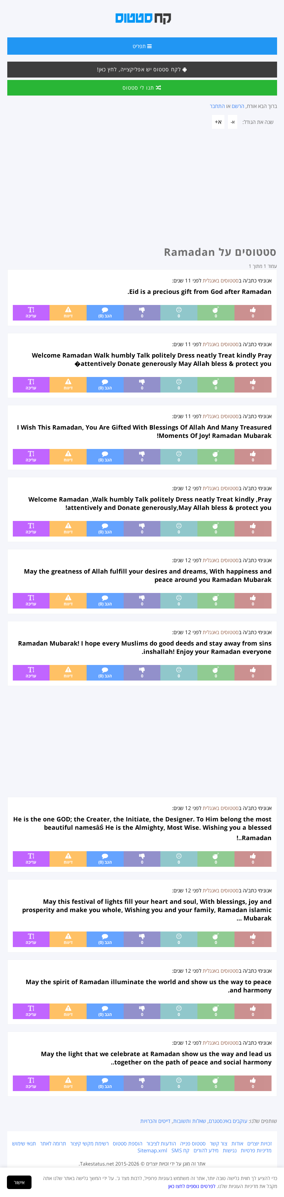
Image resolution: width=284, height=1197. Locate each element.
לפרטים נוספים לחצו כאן (191, 1186)
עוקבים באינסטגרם (228, 1120)
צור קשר (218, 1143)
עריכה (31, 316)
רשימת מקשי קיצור (89, 1143)
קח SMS (180, 1150)
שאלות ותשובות (189, 1120)
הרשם (238, 105)
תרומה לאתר (53, 1143)
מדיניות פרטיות (256, 1150)
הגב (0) (105, 316)
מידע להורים (206, 1150)
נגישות (230, 1150)
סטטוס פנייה (193, 1143)
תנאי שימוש (24, 1143)
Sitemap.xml (152, 1150)
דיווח (68, 316)
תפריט (140, 46)
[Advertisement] (142, 189)
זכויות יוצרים (259, 1143)
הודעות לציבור (161, 1143)
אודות (237, 1143)
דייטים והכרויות (155, 1120)
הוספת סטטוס (127, 1143)
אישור (19, 1182)
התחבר (217, 105)
